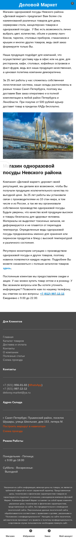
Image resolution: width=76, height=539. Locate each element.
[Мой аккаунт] (63, 5)
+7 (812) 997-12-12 (52, 293)
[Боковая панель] (5, 166)
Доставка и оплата (15, 344)
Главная (8, 336)
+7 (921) (15, 385)
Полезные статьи (14, 355)
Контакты (9, 348)
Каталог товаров (13, 340)
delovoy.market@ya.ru (17, 392)
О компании (10, 352)
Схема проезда (13, 359)
